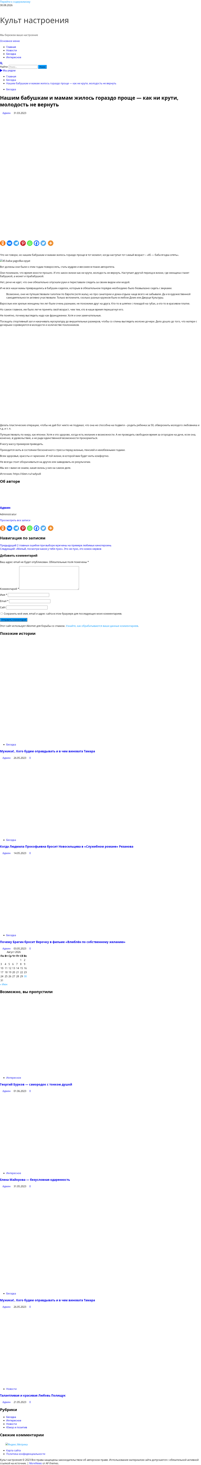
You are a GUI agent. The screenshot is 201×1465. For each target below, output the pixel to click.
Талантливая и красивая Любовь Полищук (33, 1395)
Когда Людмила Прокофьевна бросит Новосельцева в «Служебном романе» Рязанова (66, 846)
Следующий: (50, 549)
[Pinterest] (23, 243)
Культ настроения (34, 20)
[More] (51, 243)
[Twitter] (44, 243)
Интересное (13, 57)
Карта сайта (13, 1450)
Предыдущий (55, 545)
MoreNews (35, 1463)
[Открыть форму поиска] (1, 63)
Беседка (11, 54)
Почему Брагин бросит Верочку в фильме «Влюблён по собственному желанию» (62, 942)
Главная (11, 47)
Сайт (3, 607)
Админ (7, 113)
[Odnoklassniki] (3, 243)
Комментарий (9, 589)
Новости (11, 50)
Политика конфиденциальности (25, 1454)
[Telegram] (17, 243)
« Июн (3, 984)
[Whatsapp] (30, 243)
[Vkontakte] (10, 243)
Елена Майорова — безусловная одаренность (35, 1180)
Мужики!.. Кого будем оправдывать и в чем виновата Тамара (47, 751)
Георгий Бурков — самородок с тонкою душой (36, 1084)
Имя (3, 595)
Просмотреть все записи (15, 520)
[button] (10, 41)
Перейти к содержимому (15, 1)
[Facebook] (37, 243)
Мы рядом (9, 70)
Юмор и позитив (16, 1427)
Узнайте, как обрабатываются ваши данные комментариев (102, 626)
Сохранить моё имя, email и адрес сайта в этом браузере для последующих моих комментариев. (63, 613)
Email (4, 601)
